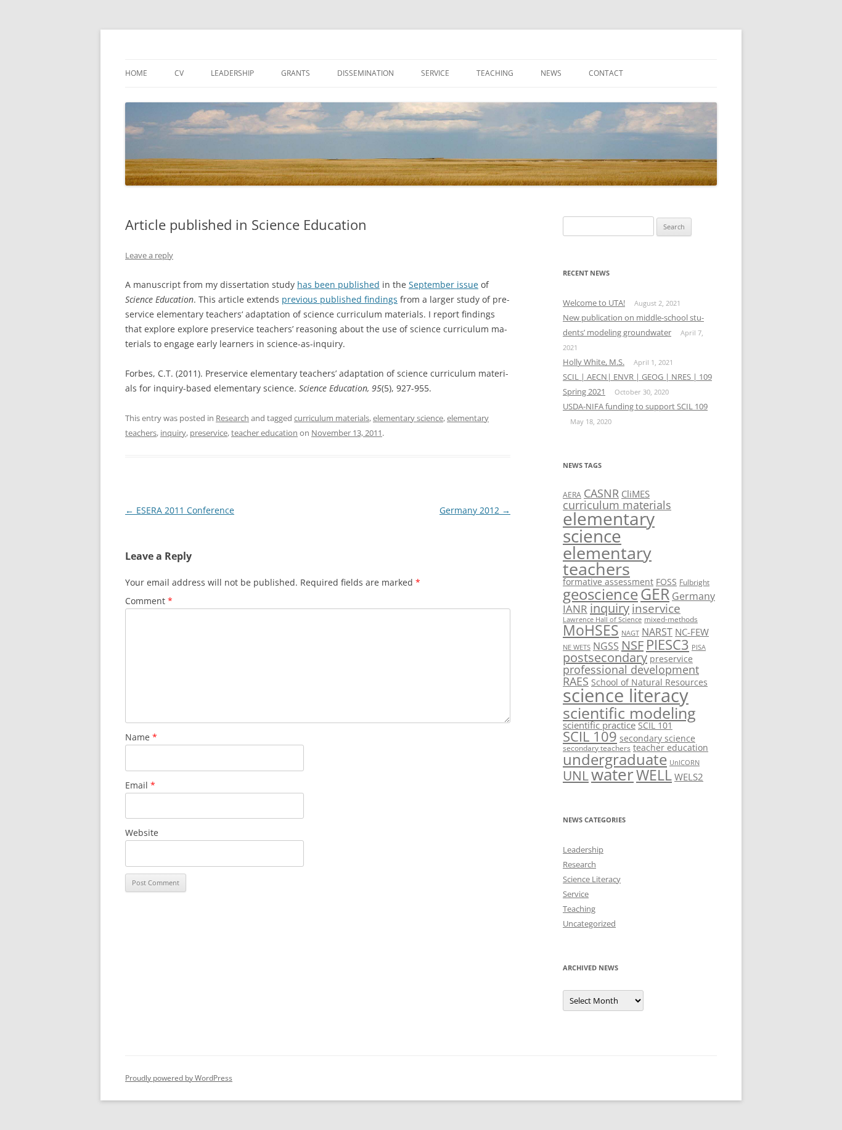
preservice (208, 432)
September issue (443, 284)
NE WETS (577, 647)
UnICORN (684, 762)
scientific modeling (629, 712)
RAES (576, 681)
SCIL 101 (655, 725)
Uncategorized (589, 923)
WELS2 (688, 777)
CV (179, 73)
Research (232, 418)
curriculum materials (331, 418)
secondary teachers (597, 748)
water (612, 774)
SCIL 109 (590, 736)
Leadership (232, 73)
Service (435, 73)
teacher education (264, 432)
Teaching (494, 73)
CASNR (601, 493)
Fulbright (694, 582)
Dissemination (365, 73)
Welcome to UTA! (594, 302)
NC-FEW (692, 632)
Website (141, 832)
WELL (654, 775)
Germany (693, 596)
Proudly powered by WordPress (178, 1078)
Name (141, 737)
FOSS (666, 582)
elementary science (408, 418)
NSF (632, 645)
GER (654, 594)
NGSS (606, 646)
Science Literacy (592, 879)
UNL (576, 775)
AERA (572, 494)
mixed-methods (671, 619)
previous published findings (340, 299)
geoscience (600, 594)
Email (140, 785)
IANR (575, 608)
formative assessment (608, 582)
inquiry (173, 432)
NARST (657, 632)
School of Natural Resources (649, 682)
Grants (295, 73)
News (551, 73)
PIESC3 (667, 644)
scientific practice (599, 725)
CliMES (635, 494)
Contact (606, 73)
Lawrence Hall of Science (602, 619)
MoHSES (591, 630)
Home (136, 73)
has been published (338, 284)
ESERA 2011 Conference (179, 510)
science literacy (626, 695)
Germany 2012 (474, 510)
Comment (149, 601)
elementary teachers (607, 561)
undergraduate (615, 759)
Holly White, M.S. (593, 361)
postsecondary (605, 657)
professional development (631, 669)
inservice (656, 608)
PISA (699, 647)
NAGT (630, 633)
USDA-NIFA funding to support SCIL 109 (635, 406)
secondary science (657, 738)
